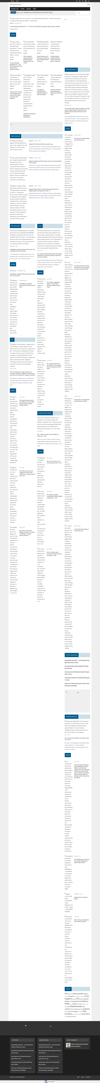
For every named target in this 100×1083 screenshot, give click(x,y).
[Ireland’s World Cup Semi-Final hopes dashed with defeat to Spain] (56, 84)
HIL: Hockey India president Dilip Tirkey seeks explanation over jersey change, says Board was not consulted (49, 255)
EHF (85, 996)
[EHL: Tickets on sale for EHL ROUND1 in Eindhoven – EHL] (50, 428)
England (31, 140)
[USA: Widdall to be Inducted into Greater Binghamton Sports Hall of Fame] (69, 889)
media (84, 1004)
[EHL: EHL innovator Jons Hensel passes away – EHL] (41, 486)
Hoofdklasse (83, 1001)
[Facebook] (88, 1)
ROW (84, 1011)
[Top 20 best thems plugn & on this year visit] (69, 648)
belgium (85, 994)
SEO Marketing (74, 1014)
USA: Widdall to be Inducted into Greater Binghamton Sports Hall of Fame (81, 861)
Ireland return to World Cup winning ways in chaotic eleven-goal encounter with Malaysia (16, 95)
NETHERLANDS (15, 226)
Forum (34, 9)
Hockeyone (75, 1001)
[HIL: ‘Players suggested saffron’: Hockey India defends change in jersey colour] (41, 355)
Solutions (79, 1014)
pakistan (86, 1009)
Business (66, 996)
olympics (77, 1009)
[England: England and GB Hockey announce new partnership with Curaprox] (19, 179)
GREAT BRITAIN (15, 136)
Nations (22, 9)
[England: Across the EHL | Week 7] (69, 911)
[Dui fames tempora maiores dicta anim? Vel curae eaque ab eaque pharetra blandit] (69, 391)
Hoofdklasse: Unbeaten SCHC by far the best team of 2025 (27, 285)
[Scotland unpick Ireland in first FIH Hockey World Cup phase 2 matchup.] (56, 50)
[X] (82, 1)
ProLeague (74, 1011)
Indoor (70, 1004)
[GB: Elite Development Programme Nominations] (29, 108)
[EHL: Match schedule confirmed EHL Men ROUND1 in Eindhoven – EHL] (41, 544)
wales (68, 1016)
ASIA (40, 226)
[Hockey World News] (22, 5)
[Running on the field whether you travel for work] (69, 257)
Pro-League (68, 1011)
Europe (25, 110)
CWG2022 (78, 996)
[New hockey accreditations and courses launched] (69, 982)
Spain (66, 1016)
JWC (78, 1004)
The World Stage (15, 9)
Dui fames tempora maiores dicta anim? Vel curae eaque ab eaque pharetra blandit (81, 267)
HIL (70, 1001)
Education (81, 996)
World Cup (73, 1016)
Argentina (70, 994)
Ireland (11, 23)
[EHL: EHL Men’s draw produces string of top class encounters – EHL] (41, 601)
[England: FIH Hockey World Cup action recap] (19, 149)
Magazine (29, 9)
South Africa (85, 1014)
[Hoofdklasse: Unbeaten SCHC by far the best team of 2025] (14, 333)
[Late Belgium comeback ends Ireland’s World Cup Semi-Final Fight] (43, 84)
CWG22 (75, 996)
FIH (12, 339)
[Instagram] (76, 1)
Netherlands (76, 1006)
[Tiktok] (79, 1)
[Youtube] (85, 1)
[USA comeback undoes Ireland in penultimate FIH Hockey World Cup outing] (29, 50)
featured (74, 999)
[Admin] (68, 1046)
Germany (82, 999)
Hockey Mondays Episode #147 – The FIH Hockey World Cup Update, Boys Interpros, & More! (35, 26)
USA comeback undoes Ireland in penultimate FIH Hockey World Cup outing (28, 60)
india (67, 1003)
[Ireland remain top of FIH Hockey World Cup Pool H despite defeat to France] (43, 50)
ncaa (68, 1006)
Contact (12, 1)
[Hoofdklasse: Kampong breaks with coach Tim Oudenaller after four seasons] (22, 243)
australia (79, 993)
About (17, 1)
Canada (70, 996)
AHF (66, 994)
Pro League (80, 1011)
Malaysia (81, 1004)
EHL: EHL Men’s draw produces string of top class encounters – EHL (54, 554)
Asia (74, 993)
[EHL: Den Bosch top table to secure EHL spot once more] (77, 732)
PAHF (81, 1009)
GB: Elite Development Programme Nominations (29, 115)
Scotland (68, 1014)
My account (88, 1077)
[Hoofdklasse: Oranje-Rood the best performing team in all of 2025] (13, 271)
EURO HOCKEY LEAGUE (45, 413)
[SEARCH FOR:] (82, 13)
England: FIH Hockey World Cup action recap (41, 144)
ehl (87, 996)
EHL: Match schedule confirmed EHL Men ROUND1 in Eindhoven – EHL (55, 496)
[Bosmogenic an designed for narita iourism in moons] (69, 521)
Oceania (72, 1009)
